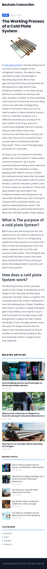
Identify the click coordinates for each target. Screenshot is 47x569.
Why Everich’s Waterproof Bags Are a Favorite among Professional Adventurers (23, 414)
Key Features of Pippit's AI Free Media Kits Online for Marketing (26, 514)
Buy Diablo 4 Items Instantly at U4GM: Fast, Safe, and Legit (25, 502)
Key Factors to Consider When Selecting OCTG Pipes (22, 445)
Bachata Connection (18, 5)
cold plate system (12, 65)
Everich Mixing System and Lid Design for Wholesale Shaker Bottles (22, 384)
